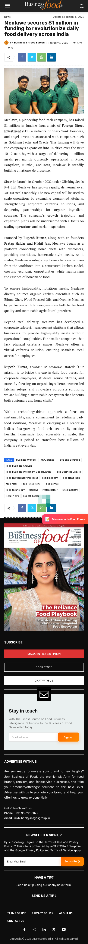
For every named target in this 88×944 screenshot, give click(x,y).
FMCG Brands (47, 459)
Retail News (12, 495)
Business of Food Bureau (29, 43)
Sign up (68, 737)
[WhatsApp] (41, 57)
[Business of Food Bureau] (7, 42)
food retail (11, 483)
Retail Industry (70, 489)
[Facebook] (22, 57)
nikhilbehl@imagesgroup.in (32, 818)
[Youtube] (63, 930)
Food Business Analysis (19, 465)
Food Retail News (31, 483)
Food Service (52, 483)
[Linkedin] (51, 57)
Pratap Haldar (50, 489)
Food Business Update (68, 471)
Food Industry (50, 477)
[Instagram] (34, 930)
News (7, 17)
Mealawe (33, 489)
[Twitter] (32, 57)
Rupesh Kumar (31, 495)
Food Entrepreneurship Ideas (22, 477)
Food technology (15, 489)
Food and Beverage (69, 459)
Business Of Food (26, 459)
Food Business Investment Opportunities (28, 471)
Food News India (71, 477)
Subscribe (71, 861)
